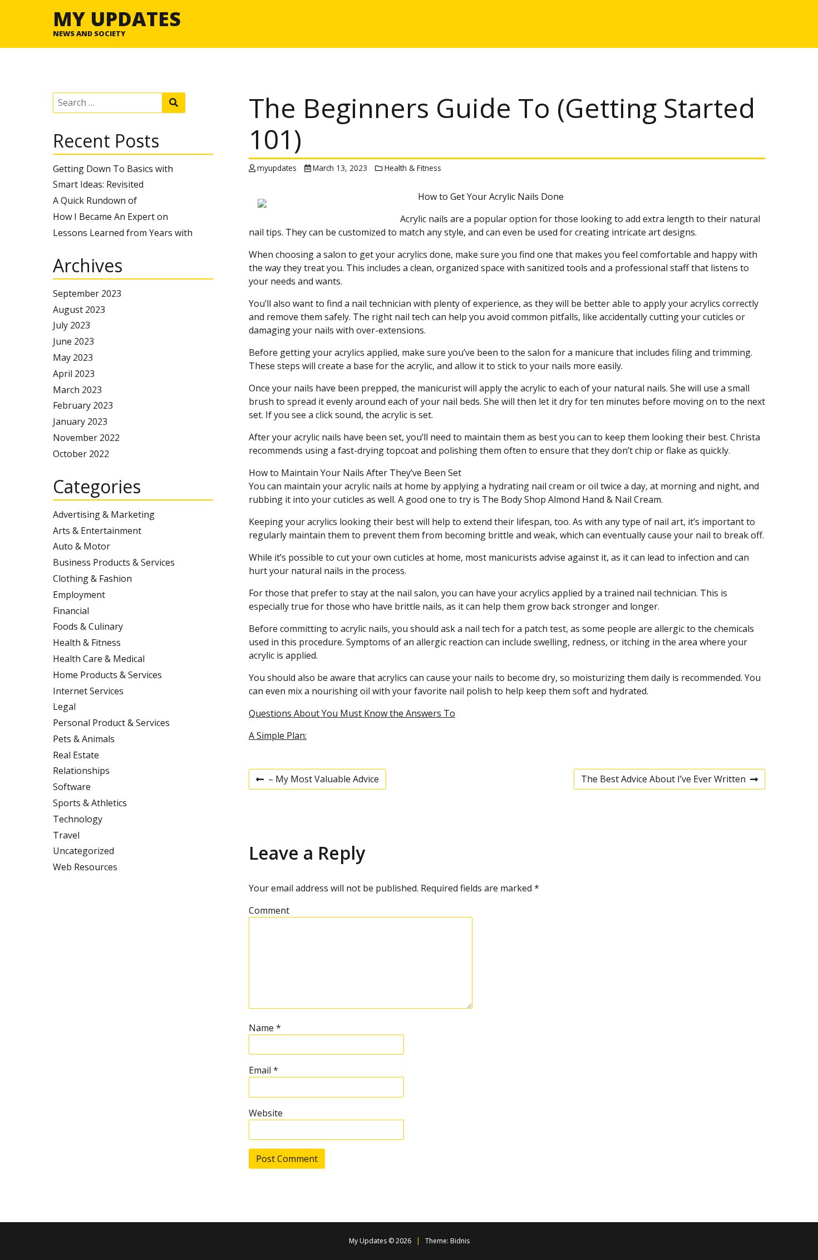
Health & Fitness (87, 642)
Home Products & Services (107, 675)
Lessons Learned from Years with (123, 233)
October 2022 (81, 454)
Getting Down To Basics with (113, 169)
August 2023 (79, 309)
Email (263, 1070)
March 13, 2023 (340, 168)
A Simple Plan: (278, 735)
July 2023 (71, 325)
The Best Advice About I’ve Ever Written (663, 780)
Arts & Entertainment (97, 530)
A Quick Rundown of (95, 200)
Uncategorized (83, 851)
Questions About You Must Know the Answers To (352, 713)
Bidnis (460, 1241)
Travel (66, 835)
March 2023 (77, 390)
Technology (77, 819)
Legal (64, 706)
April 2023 (74, 373)
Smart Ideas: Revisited (98, 184)
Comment (269, 910)
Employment (79, 595)
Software (72, 787)
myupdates (277, 168)
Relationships (81, 770)
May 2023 (73, 357)
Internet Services (88, 691)
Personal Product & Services (111, 723)
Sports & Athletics (90, 803)
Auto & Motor (81, 546)
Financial (71, 611)
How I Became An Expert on (110, 216)
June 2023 (73, 341)
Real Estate (76, 755)
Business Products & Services (114, 562)
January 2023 (80, 421)
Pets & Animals (84, 739)
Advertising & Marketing (104, 514)
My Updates (117, 18)
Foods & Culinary (88, 626)
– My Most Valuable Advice (317, 780)
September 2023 (87, 293)
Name (265, 1028)
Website (266, 1113)
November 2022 (86, 438)
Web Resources (85, 867)
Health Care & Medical (99, 659)
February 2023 (83, 405)
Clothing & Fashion (92, 578)
